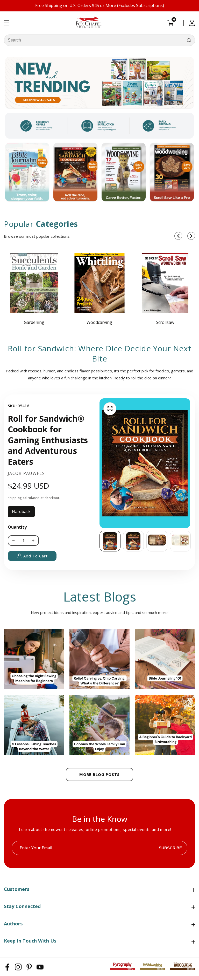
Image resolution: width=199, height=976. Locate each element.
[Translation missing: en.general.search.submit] (189, 40)
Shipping (15, 498)
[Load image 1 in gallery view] (110, 541)
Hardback (23, 513)
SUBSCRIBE (170, 848)
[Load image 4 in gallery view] (180, 541)
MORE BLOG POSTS (99, 774)
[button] (178, 236)
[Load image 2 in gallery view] (133, 541)
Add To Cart (35, 555)
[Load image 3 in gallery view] (156, 541)
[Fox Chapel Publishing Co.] (99, 82)
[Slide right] (191, 541)
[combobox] (99, 40)
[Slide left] (99, 541)
